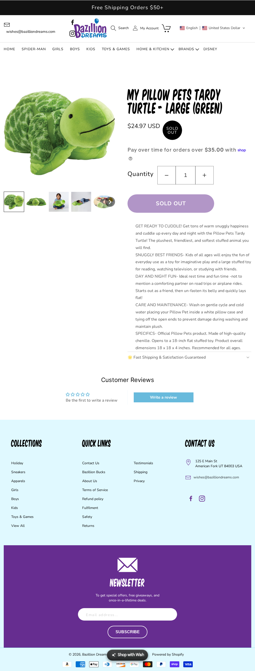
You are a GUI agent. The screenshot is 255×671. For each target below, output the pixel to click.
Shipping (140, 472)
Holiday (17, 463)
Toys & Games (22, 516)
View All (18, 525)
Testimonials (143, 463)
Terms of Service (95, 490)
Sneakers (18, 472)
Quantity (140, 174)
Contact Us (90, 463)
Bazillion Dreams (95, 654)
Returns (88, 525)
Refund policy (92, 499)
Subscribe (128, 632)
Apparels (18, 481)
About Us (89, 481)
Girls (14, 490)
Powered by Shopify (168, 654)
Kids (14, 507)
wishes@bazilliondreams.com (216, 477)
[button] (119, 28)
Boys (15, 499)
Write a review (163, 397)
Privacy (139, 481)
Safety (87, 516)
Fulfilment (90, 507)
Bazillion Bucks (93, 472)
